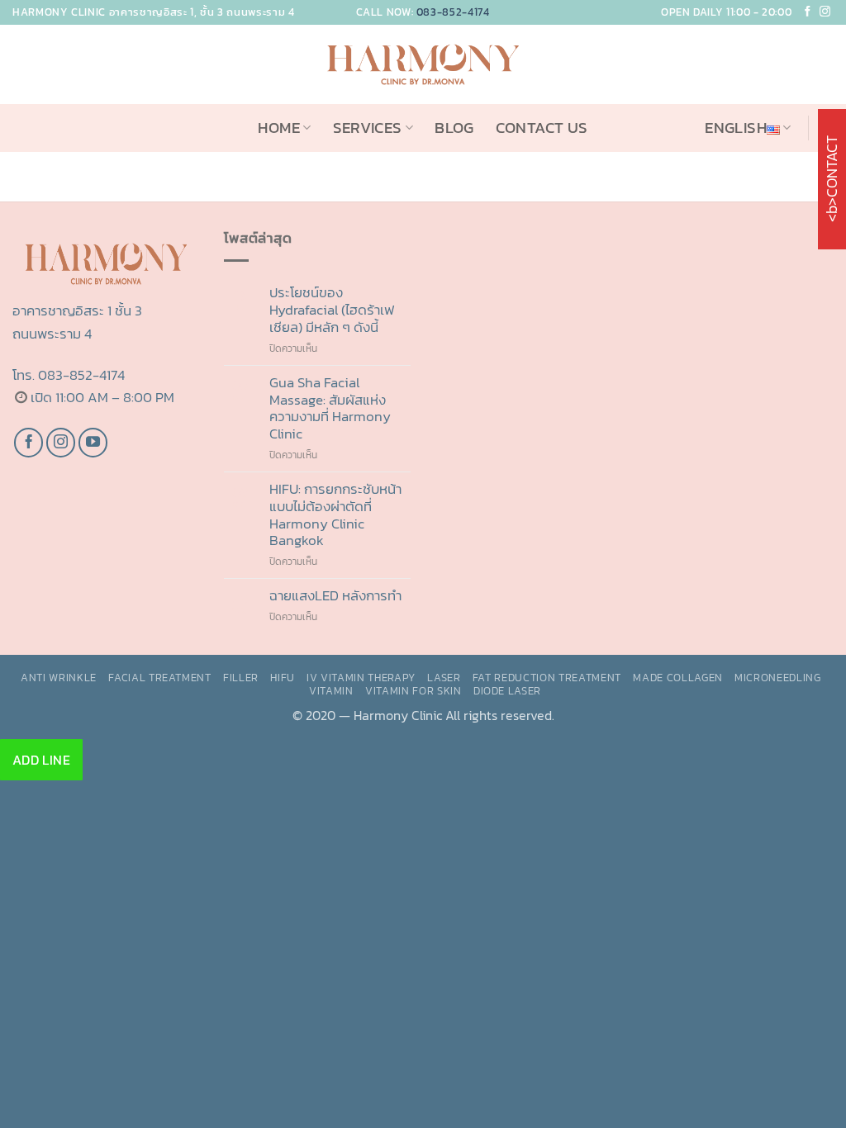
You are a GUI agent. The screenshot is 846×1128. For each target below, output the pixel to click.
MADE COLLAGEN (678, 677)
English (736, 128)
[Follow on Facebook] (807, 12)
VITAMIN (331, 690)
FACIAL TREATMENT (160, 677)
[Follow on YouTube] (93, 442)
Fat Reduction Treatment (547, 677)
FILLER (241, 677)
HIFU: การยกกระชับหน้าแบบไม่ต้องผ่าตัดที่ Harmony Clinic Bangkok (335, 515)
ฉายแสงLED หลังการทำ (335, 595)
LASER (443, 677)
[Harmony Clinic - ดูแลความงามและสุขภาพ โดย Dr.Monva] (423, 64)
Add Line (41, 760)
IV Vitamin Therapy (361, 677)
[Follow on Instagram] (825, 12)
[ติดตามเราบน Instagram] (61, 442)
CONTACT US (542, 128)
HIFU (282, 677)
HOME (279, 128)
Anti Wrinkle (59, 677)
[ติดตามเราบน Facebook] (29, 442)
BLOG (454, 128)
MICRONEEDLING (777, 677)
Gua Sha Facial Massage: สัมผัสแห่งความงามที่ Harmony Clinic (330, 408)
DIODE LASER (507, 690)
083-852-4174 (453, 12)
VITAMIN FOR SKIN (413, 690)
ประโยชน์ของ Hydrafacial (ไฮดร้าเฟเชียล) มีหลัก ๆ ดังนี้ (331, 309)
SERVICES (367, 128)
